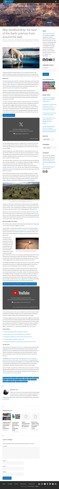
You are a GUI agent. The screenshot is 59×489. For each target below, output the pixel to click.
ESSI (44, 84)
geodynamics (10, 379)
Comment (5, 446)
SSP (51, 88)
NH (50, 86)
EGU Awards (30, 377)
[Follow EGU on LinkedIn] (39, 484)
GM (53, 84)
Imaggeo (36, 486)
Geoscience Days (17, 379)
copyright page (49, 167)
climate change (20, 377)
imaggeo (34, 69)
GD (48, 84)
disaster (25, 377)
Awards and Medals (7, 377)
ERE (53, 82)
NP (53, 86)
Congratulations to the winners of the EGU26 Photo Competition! (7, 425)
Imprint (16, 484)
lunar (22, 379)
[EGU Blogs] (8, 2)
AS (43, 82)
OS (43, 88)
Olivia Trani (5, 39)
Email (4, 466)
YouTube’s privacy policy (24, 299)
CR (51, 82)
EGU (15, 39)
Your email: (45, 67)
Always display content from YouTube (21, 302)
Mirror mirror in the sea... (11, 69)
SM (48, 88)
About (4, 484)
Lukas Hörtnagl (30, 486)
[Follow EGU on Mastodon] (50, 484)
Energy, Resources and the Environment (25, 39)
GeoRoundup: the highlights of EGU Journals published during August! (49, 99)
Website (4, 472)
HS (47, 86)
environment (36, 377)
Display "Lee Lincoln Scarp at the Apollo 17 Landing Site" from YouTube (20, 284)
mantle (25, 379)
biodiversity (14, 377)
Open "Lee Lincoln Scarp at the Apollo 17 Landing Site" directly (25, 307)
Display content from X (9, 115)
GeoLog (53, 40)
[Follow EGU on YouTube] (45, 484)
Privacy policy (23, 484)
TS (45, 90)
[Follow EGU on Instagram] (42, 484)
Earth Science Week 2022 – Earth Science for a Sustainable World (15, 426)
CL (48, 82)
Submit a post (32, 484)
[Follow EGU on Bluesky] (53, 484)
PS (46, 88)
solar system (18, 381)
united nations (24, 381)
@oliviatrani (6, 399)
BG (46, 82)
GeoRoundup (5, 41)
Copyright (10, 484)
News (9, 41)
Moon (29, 379)
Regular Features (29, 41)
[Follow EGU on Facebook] (47, 484)
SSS (54, 88)
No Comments (36, 41)
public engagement (11, 381)
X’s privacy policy (24, 131)
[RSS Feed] (55, 484)
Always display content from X (22, 133)
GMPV (44, 86)
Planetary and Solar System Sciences (18, 41)
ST (43, 90)
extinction (5, 379)
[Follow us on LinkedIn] (44, 59)
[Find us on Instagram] (53, 59)
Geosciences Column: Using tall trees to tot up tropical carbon (35, 425)
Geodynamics (35, 39)
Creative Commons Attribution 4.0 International (49, 160)
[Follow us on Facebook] (46, 59)
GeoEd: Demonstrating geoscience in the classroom (26, 424)
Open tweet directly (34, 138)
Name (4, 460)
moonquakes (33, 379)
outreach (4, 381)
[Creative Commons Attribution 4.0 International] (44, 172)
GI (51, 84)
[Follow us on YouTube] (50, 59)
